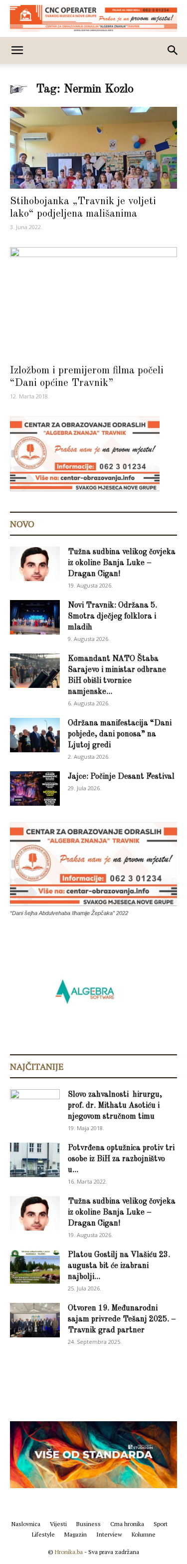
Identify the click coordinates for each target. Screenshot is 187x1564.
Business (88, 1524)
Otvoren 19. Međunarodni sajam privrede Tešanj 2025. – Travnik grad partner (122, 1319)
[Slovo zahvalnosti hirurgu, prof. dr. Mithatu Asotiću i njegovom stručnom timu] (35, 1106)
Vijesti (58, 1524)
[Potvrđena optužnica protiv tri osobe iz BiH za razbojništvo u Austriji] (35, 1160)
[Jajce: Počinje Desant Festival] (35, 788)
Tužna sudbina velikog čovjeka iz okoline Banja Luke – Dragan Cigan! (122, 563)
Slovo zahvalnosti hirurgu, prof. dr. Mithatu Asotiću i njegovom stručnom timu (115, 1106)
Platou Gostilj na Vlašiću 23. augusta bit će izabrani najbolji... (119, 1266)
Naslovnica (25, 1524)
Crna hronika (127, 1524)
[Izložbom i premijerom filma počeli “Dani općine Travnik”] (93, 302)
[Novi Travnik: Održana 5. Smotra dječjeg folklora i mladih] (35, 617)
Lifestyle (43, 1534)
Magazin (75, 1534)
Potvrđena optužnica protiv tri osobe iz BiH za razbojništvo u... (121, 1159)
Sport (161, 1524)
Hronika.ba (69, 1552)
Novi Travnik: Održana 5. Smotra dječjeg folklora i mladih (112, 616)
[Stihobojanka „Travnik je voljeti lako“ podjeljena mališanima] (93, 148)
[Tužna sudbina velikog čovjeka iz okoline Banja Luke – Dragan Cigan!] (35, 564)
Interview (109, 1534)
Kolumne (144, 1534)
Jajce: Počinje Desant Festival (121, 777)
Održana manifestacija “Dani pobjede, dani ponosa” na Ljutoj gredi (120, 734)
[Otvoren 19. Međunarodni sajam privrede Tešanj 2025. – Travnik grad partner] (35, 1320)
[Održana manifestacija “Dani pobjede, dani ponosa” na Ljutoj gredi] (35, 735)
